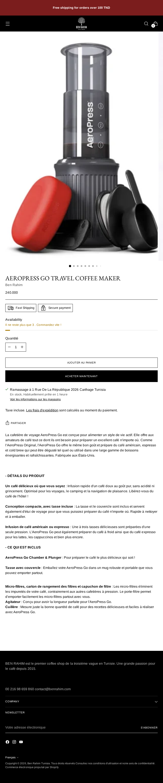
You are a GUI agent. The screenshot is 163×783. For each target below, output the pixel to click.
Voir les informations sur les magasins (35, 399)
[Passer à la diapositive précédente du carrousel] (144, 636)
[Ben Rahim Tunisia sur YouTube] (21, 743)
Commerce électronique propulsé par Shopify (31, 767)
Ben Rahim (13, 285)
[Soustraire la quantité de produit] (9, 347)
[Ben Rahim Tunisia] (81, 23)
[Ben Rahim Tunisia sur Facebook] (7, 743)
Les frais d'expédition (42, 410)
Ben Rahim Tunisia (38, 763)
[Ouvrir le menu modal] (7, 23)
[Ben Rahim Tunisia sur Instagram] (14, 743)
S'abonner (149, 727)
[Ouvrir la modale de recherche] (146, 23)
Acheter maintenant (81, 376)
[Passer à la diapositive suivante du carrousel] (154, 636)
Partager (18, 423)
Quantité (11, 338)
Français (10, 757)
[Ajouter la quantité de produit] (22, 347)
